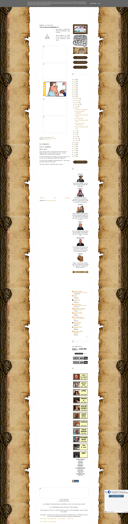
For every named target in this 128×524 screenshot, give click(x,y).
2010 (75, 154)
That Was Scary (77, 324)
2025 (75, 81)
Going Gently (77, 300)
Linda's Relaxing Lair (78, 317)
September (77, 104)
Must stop (76, 328)
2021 (75, 89)
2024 (75, 83)
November (77, 100)
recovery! (75, 296)
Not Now (75, 333)
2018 (75, 94)
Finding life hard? (78, 327)
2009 (75, 156)
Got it (99, 3)
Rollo (49, 138)
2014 (75, 146)
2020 (75, 91)
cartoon (46, 138)
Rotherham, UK (48, 139)
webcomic (54, 138)
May (76, 132)
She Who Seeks (77, 304)
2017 (75, 96)
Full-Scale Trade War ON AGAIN (80, 305)
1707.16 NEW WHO (79, 118)
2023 (75, 85)
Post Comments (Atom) (51, 200)
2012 (75, 150)
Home (55, 197)
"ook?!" (75, 295)
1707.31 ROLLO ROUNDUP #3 (49, 27)
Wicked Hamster (77, 322)
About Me (70, 518)
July (76, 108)
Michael (75, 314)
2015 (75, 144)
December (77, 98)
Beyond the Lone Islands (79, 308)
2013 (75, 148)
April (76, 134)
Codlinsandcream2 (78, 291)
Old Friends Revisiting (78, 309)
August (76, 106)
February (77, 138)
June (76, 130)
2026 (75, 79)
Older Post (67, 197)
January (77, 140)
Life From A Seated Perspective (78, 332)
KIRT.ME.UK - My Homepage (48, 518)
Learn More (93, 3)
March (76, 136)
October (77, 102)
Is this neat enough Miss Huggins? (81, 292)
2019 (75, 92)
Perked (75, 301)
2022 (75, 87)
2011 (75, 152)
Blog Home (62, 518)
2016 (75, 142)
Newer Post (42, 197)
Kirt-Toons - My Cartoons (48, 521)
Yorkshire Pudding (78, 313)
